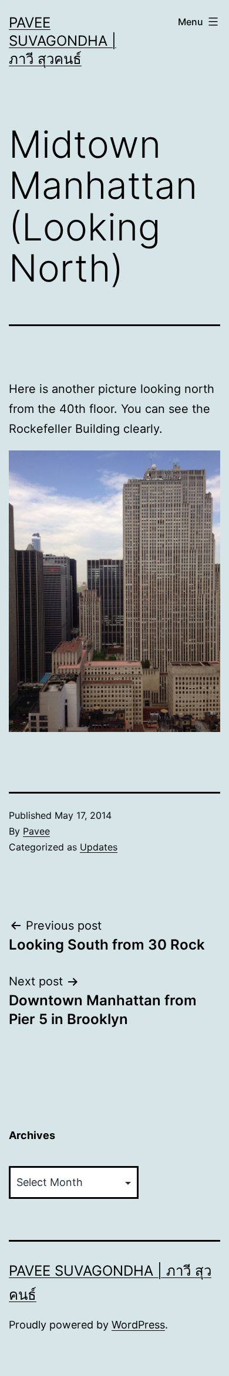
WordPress (138, 1325)
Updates (98, 847)
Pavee (36, 831)
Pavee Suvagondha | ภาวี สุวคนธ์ (62, 40)
